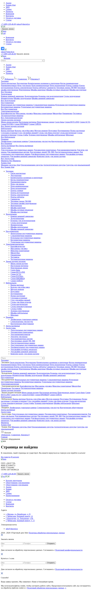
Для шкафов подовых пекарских (24, 349)
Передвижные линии (45, 122)
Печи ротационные (58, 85)
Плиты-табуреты (39, 88)
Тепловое (5, 81)
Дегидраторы (22, 83)
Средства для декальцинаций (78, 165)
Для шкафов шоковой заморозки (23, 156)
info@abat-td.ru (12, 529)
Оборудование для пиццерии (18, 483)
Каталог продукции (14, 480)
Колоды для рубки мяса (24, 131)
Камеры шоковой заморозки (12, 96)
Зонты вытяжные (8, 146)
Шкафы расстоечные (77, 90)
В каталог (15, 457)
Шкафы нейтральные (56, 135)
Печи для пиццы (24, 85)
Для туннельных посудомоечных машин (27, 345)
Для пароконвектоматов (66, 150)
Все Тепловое (6, 92)
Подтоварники (64, 131)
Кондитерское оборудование (63, 141)
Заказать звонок (8, 29)
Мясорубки (57, 113)
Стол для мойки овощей (28, 133)
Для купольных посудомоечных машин (17, 150)
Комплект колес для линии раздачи (51, 156)
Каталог (6, 58)
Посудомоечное (7, 103)
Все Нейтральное (8, 137)
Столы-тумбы (22, 135)
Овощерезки (67, 113)
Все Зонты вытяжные (24, 146)
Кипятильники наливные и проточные (44, 83)
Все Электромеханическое (12, 118)
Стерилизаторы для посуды (40, 141)
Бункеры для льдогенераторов (50, 96)
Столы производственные (21, 307)
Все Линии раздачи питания (12, 126)
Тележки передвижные (38, 135)
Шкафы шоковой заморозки (43, 98)
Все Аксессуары (7, 159)
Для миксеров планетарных (45, 150)
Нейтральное (6, 128)
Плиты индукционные (20, 193)
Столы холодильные (72, 96)
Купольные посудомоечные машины (70, 105)
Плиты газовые (72, 85)
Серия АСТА (85, 122)
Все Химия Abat (7, 167)
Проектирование (13, 496)
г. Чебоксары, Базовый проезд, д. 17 (20, 521)
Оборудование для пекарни (17, 485)
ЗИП (8, 7)
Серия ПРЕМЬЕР (21, 124)
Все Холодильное (8, 101)
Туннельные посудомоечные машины (36, 107)
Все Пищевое (6, 143)
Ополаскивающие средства (32, 165)
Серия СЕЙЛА (35, 124)
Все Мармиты (15, 161)
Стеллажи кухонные (9, 133)
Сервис (9, 9)
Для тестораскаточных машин (67, 152)
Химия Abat (11, 5)
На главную (6, 457)
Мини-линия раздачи (9, 122)
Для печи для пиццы (19, 337)
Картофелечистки (8, 113)
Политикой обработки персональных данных (45, 588)
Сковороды (51, 88)
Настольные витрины (27, 122)
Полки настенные (77, 131)
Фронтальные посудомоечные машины (17, 105)
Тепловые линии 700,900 (66, 88)
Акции (8, 3)
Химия (8, 489)
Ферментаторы (7, 98)
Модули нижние (41, 131)
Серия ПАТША (7, 124)
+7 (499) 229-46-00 (8, 24)
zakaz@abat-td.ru (23, 24)
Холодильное (6, 94)
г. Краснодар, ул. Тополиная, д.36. (19, 518)
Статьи (9, 20)
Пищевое (5, 139)
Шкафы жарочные (38, 90)
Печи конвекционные (40, 85)
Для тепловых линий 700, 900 (42, 152)
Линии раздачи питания (11, 120)
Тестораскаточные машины (12, 116)
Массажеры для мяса (24, 113)
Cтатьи (9, 502)
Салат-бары (59, 122)
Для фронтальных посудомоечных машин (48, 154)
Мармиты (5, 161)
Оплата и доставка (13, 18)
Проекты (9, 12)
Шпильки (70, 135)
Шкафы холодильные (22, 98)
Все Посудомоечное (9, 109)
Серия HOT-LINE (72, 122)
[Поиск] (44, 60)
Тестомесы (77, 113)
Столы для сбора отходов (48, 133)
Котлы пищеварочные (69, 83)
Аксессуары (6, 148)
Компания (10, 14)
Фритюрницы (24, 90)
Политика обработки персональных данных (47, 533)
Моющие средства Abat (10, 165)
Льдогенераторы (31, 96)
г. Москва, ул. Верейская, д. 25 (18, 514)
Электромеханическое (10, 111)
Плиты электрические (23, 88)
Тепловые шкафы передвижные (24, 203)
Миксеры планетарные (42, 113)
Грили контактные (9, 83)
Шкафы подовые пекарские (57, 90)
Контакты (10, 16)
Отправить (51, 543)
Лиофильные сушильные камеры (14, 141)
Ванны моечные (7, 131)
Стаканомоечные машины (44, 105)
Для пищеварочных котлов (18, 152)
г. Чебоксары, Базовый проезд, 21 (19, 516)
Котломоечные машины (10, 107)
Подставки (52, 131)
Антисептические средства (54, 165)
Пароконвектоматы (9, 85)
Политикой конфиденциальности (69, 550)
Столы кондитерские (68, 133)
